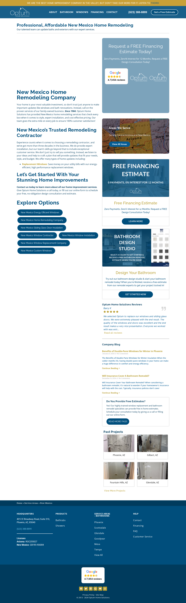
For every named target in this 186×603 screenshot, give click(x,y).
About (53, 12)
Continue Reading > (111, 368)
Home (19, 503)
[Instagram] (105, 589)
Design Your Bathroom (136, 272)
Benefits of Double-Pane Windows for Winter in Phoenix (132, 351)
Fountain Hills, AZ (119, 482)
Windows (82, 12)
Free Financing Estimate (135, 203)
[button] (116, 76)
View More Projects (114, 490)
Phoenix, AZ (119, 455)
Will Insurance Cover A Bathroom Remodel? (125, 375)
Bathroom (66, 12)
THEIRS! (155, 3)
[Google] (95, 589)
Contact (112, 12)
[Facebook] (81, 589)
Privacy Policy (88, 595)
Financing (97, 12)
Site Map (99, 595)
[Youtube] (100, 589)
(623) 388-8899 (24, 529)
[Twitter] (86, 589)
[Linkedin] (91, 589)
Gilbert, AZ (152, 455)
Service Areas (31, 503)
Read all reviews (113, 333)
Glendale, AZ (152, 482)
